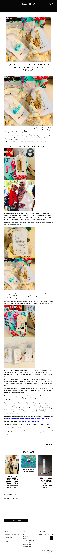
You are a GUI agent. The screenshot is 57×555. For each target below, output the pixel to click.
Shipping (25, 536)
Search (25, 534)
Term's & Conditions (28, 540)
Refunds (25, 538)
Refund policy (27, 544)
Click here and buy (30, 421)
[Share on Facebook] (46, 444)
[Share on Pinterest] (52, 444)
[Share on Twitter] (49, 444)
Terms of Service (27, 542)
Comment (8, 510)
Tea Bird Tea (28, 4)
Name (7, 505)
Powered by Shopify (47, 550)
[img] (50, 4)
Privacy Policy (27, 546)
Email (32, 505)
